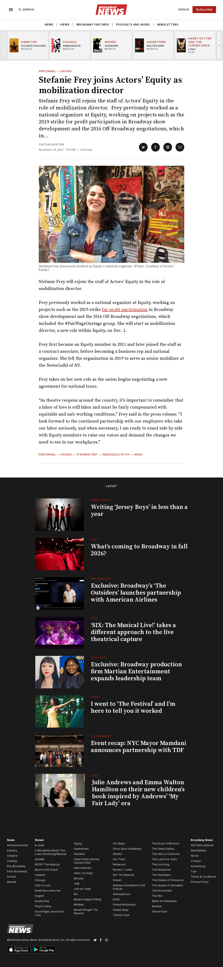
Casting (12, 861)
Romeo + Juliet (122, 869)
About (194, 855)
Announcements (17, 845)
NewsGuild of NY (116, 454)
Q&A (95, 775)
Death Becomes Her (48, 890)
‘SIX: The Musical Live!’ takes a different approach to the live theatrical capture (133, 632)
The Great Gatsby (163, 848)
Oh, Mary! (119, 843)
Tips (194, 871)
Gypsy (78, 843)
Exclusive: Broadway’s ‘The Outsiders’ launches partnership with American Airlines (136, 593)
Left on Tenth (82, 888)
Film (94, 618)
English (39, 895)
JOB (76, 883)
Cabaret (40, 875)
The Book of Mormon (165, 843)
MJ (76, 894)
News (49, 24)
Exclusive (99, 657)
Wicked (157, 906)
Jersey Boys (101, 500)
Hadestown (81, 848)
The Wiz (157, 895)
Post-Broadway (17, 871)
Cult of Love (43, 885)
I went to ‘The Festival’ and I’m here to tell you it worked (133, 707)
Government (101, 736)
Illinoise (79, 878)
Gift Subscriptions (202, 845)
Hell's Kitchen (82, 868)
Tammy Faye (121, 915)
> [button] (219, 45)
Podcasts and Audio (133, 24)
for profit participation (125, 309)
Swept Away (120, 909)
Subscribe (204, 9)
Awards (11, 881)
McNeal (79, 904)
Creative (12, 855)
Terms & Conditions (203, 876)
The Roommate (162, 890)
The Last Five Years (164, 859)
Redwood (119, 864)
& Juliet (39, 845)
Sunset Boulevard (124, 904)
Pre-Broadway (16, 866)
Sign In (183, 9)
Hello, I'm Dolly (83, 873)
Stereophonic (121, 894)
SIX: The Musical (123, 875)
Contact (196, 861)
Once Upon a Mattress (127, 848)
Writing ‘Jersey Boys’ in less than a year (139, 510)
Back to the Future (46, 869)
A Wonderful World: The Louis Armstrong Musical (50, 852)
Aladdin (39, 859)
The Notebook (161, 869)
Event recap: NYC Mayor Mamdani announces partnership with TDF (138, 746)
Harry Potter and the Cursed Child (86, 861)
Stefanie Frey (87, 454)
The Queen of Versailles (167, 885)
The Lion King (160, 864)
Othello (117, 854)
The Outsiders (161, 875)
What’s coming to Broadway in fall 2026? (139, 550)
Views (64, 24)
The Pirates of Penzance (168, 880)
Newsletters (167, 24)
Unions (66, 71)
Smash (117, 880)
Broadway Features (92, 24)
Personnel (47, 71)
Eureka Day (42, 901)
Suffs (116, 899)
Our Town (119, 859)
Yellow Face (159, 911)
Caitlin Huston (51, 144)
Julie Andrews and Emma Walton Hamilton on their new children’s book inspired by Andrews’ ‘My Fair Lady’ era (138, 793)
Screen (11, 876)
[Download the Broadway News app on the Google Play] (44, 949)
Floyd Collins (43, 906)
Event (96, 697)
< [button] (4, 45)
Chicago (40, 880)
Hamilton (79, 854)
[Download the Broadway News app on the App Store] (18, 949)
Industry (12, 850)
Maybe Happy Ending (87, 899)
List (94, 539)
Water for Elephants (164, 901)
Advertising (198, 866)
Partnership (101, 578)
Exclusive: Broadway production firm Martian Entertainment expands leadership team (136, 671)
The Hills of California (165, 854)
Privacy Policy (200, 881)
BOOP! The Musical (47, 864)
